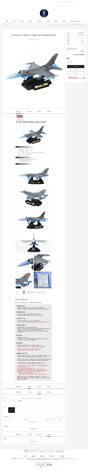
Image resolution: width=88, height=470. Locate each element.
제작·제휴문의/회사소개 (75, 21)
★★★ (31, 398)
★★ (28, 398)
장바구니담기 (75, 69)
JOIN (61, 1)
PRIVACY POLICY (52, 456)
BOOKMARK (70, 1)
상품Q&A (49, 111)
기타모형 (61, 24)
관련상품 (29, 111)
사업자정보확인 (48, 458)
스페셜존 (56, 21)
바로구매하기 (75, 66)
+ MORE (62, 416)
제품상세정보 (18, 111)
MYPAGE (65, 1)
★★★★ (35, 398)
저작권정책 (62, 456)
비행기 (65, 24)
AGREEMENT (42, 456)
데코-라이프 (39, 21)
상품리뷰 (39, 111)
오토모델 (22, 21)
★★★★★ (39, 398)
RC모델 (48, 21)
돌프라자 (30, 21)
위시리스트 (76, 73)
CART (74, 1)
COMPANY (33, 456)
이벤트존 (64, 21)
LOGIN (58, 1)
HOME (14, 21)
